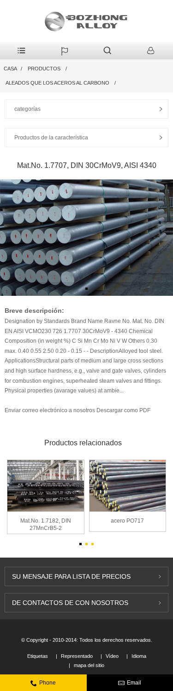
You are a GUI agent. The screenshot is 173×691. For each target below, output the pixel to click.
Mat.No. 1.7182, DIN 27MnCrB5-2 (45, 525)
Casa (10, 68)
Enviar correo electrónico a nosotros (50, 410)
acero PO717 (127, 521)
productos (44, 68)
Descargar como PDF (123, 410)
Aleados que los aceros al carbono (57, 83)
